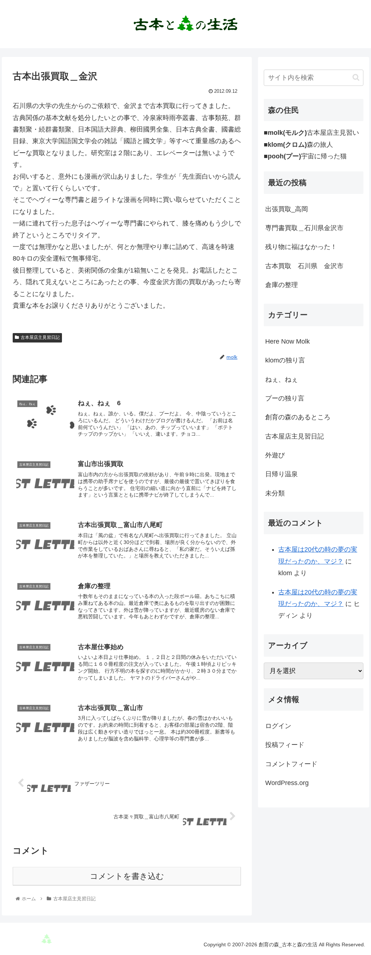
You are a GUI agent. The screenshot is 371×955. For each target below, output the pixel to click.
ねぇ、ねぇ (281, 379)
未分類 (275, 493)
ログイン (278, 726)
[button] (356, 77)
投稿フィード (284, 744)
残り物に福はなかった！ (301, 246)
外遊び (275, 455)
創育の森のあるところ (297, 417)
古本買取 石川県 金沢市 (304, 266)
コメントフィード (291, 764)
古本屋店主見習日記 (40, 337)
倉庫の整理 (281, 284)
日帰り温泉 (281, 474)
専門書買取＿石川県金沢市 (304, 228)
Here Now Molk (287, 341)
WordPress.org (287, 782)
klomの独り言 (285, 360)
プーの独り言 (284, 398)
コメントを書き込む (127, 876)
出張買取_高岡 (286, 209)
